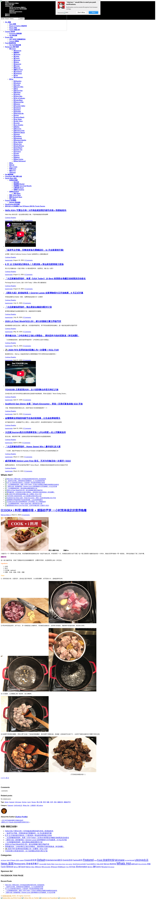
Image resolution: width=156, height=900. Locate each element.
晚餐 (48, 802)
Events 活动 (9, 37)
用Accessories (46, 867)
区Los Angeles (18, 125)
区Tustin (16, 153)
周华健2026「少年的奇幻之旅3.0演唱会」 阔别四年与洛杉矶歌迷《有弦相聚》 (42, 335)
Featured (10, 805)
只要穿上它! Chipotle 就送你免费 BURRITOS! (15, 822)
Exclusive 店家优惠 (15, 33)
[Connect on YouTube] (67, 898)
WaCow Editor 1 (6, 515)
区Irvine (16, 115)
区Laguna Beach (19, 117)
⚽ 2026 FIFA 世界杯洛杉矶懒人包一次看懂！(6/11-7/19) (32, 350)
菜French (17, 58)
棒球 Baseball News (15, 197)
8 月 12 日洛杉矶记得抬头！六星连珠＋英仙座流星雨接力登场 (34, 264)
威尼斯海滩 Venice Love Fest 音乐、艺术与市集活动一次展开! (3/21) (38, 461)
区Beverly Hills (18, 87)
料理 (44, 802)
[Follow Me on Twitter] (30, 898)
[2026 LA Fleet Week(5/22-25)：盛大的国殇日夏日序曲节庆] (24, 490)
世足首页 (16, 182)
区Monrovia (17, 129)
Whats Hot (26, 805)
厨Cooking (40, 805)
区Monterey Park (19, 130)
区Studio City (18, 149)
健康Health (134, 864)
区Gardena (17, 109)
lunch (29, 802)
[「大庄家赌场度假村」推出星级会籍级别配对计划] (21, 488)
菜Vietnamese (18, 77)
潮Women (38, 867)
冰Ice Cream (13, 167)
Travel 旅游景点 (91, 864)
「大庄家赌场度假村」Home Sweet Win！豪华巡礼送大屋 (32, 446)
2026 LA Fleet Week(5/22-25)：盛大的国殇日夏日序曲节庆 (33, 321)
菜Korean (17, 66)
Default (41, 859)
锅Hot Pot (12, 170)
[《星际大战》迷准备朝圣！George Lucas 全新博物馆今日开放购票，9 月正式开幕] (31, 486)
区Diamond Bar (19, 102)
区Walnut (17, 157)
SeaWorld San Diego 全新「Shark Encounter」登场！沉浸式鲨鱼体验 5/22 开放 (44, 404)
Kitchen (24, 802)
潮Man (33, 867)
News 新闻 (7, 863)
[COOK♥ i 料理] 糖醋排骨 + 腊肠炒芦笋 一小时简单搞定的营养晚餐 (44, 510)
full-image (18, 802)
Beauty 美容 (15, 860)
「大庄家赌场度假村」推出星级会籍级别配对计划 (28, 307)
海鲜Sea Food (18, 69)
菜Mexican (17, 68)
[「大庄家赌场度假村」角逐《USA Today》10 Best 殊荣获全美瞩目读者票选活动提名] (32, 484)
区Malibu (16, 127)
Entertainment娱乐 (53, 860)
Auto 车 (9, 860)
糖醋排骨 (60, 802)
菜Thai (16, 75)
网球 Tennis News (15, 195)
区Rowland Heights (20, 140)
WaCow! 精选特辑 (109, 864)
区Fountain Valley (19, 106)
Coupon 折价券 (10, 31)
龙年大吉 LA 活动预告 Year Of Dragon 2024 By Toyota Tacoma (25, 206)
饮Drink (11, 165)
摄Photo (16, 867)
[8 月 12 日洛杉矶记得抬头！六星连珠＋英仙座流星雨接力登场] (25, 482)
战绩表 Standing (19, 189)
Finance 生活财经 (10, 200)
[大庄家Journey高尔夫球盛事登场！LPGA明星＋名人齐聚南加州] (25, 501)
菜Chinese (17, 54)
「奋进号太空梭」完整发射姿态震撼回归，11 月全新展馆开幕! (34, 250)
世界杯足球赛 (13, 180)
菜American (17, 50)
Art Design (3, 860)
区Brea (16, 89)
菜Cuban (16, 56)
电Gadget (104, 867)
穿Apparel (54, 867)
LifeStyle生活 (18, 805)
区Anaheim (17, 83)
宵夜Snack (12, 169)
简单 (55, 802)
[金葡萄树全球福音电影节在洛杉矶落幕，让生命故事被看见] (24, 500)
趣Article (90, 867)
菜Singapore (18, 71)
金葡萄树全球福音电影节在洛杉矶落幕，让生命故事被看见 (32, 418)
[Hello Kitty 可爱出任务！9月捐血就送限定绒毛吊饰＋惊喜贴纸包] (25, 479)
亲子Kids (72, 867)
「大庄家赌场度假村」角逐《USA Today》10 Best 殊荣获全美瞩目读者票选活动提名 (45, 278)
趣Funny (97, 867)
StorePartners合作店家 (12, 204)
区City (11, 79)
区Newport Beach (19, 132)
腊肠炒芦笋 (67, 802)
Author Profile (21, 817)
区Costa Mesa (18, 100)
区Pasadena (17, 136)
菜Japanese (17, 64)
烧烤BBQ (16, 52)
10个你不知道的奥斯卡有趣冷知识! (12, 820)
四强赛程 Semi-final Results (23, 186)
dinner (6, 802)
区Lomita (17, 123)
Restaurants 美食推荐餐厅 (26, 864)
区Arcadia (17, 85)
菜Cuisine (12, 49)
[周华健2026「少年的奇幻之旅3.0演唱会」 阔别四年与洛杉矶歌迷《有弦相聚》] (30, 492)
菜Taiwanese (18, 73)
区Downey (17, 104)
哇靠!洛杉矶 (7, 896)
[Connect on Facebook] (48, 898)
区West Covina (18, 159)
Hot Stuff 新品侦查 (15, 45)
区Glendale (17, 111)
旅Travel (21, 867)
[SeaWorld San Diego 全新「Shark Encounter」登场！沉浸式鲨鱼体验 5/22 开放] (30, 498)
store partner (69, 864)
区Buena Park (18, 90)
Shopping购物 (42, 864)
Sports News (51, 864)
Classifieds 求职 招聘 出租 (13, 176)
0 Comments (29, 220)
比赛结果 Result (19, 188)
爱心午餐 (39, 802)
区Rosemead (18, 138)
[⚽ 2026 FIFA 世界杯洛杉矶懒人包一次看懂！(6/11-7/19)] (23, 494)
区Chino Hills (18, 96)
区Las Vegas (18, 119)
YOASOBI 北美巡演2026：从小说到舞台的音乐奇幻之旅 (31, 389)
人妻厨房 (33, 805)
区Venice (16, 155)
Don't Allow (81, 12)
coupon (21, 860)
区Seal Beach (18, 148)
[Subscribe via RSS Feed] (11, 898)
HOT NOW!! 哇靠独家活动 (17, 39)
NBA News (17, 193)
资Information (81, 867)
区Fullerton (17, 108)
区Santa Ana (18, 144)
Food (95, 860)
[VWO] (66, 12)
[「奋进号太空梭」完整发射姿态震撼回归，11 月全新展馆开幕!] (25, 480)
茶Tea (11, 163)
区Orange (17, 134)
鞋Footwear (111, 867)
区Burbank (17, 92)
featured (11, 802)
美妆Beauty (62, 867)
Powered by (61, 12)
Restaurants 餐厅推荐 (12, 47)
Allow (93, 12)
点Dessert (12, 172)
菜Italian (16, 62)
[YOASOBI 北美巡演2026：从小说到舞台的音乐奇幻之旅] (23, 496)
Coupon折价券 (30, 860)
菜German (17, 60)
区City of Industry (19, 98)
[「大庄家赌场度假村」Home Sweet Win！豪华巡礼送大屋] (23, 503)
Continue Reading (10, 217)
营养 (51, 802)
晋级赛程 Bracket (19, 184)
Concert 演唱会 (14, 41)
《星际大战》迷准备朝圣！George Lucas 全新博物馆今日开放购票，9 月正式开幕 (44, 293)
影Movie (9, 867)
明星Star (28, 867)
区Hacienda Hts (19, 113)
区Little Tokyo (18, 121)
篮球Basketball (14, 191)
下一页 (6, 778)
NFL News (12, 199)
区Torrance (17, 151)
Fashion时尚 (78, 860)
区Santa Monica (19, 146)
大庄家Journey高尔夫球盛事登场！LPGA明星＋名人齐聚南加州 (35, 432)
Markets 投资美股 (14, 202)
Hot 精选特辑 (9, 174)
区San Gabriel (18, 142)
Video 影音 (99, 864)
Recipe (34, 802)
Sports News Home (60, 864)
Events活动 (67, 860)
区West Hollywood (20, 161)
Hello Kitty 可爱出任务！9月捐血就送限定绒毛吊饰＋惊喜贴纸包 (35, 210)
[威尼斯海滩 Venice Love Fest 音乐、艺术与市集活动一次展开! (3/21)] (27, 505)
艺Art (67, 867)
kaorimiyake (9, 220)
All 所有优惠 (13, 35)
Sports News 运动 (11, 178)
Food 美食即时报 (10, 43)
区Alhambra (17, 81)
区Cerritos (17, 94)
